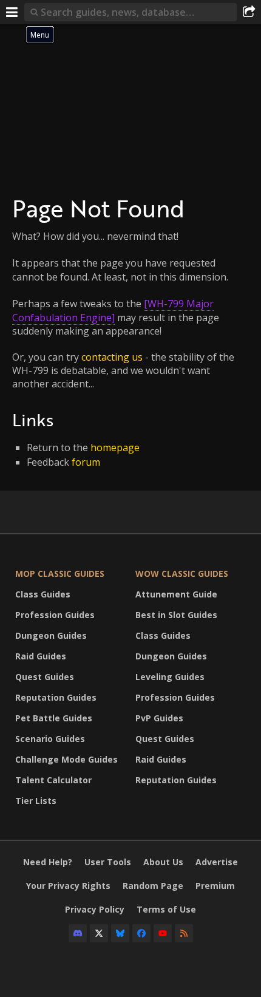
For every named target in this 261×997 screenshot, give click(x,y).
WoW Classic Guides (181, 573)
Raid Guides (40, 656)
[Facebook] (141, 933)
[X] (99, 933)
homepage (115, 447)
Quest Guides (44, 676)
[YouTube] (163, 933)
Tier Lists (35, 800)
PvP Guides (159, 718)
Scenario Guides (50, 738)
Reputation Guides (56, 697)
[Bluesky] (120, 933)
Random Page (153, 885)
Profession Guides (55, 615)
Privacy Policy (94, 909)
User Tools (107, 862)
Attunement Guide (176, 594)
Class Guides (42, 594)
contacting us (112, 357)
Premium (215, 885)
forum (86, 462)
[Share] (249, 12)
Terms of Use (166, 909)
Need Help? (47, 862)
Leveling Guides (170, 676)
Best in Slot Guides (176, 615)
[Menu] (12, 12)
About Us (163, 862)
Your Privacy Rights (68, 885)
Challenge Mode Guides (66, 759)
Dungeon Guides (51, 635)
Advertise (216, 862)
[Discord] (78, 933)
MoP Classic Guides (59, 573)
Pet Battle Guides (53, 718)
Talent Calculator (53, 780)
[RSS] (184, 933)
